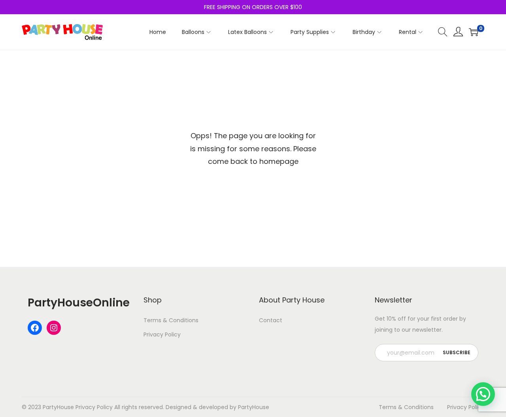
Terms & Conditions (170, 320)
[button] (483, 394)
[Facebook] (35, 328)
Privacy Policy (162, 334)
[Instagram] (54, 328)
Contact (270, 320)
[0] (473, 32)
